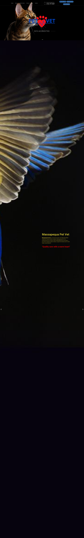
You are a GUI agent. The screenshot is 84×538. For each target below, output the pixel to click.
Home (12, 3)
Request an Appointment (50, 2)
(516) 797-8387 (51, 4)
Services (28, 3)
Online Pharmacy (66, 4)
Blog (32, 3)
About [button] (16, 3)
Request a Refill (70, 1)
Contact (36, 3)
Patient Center (22, 3)
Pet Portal (63, 1)
